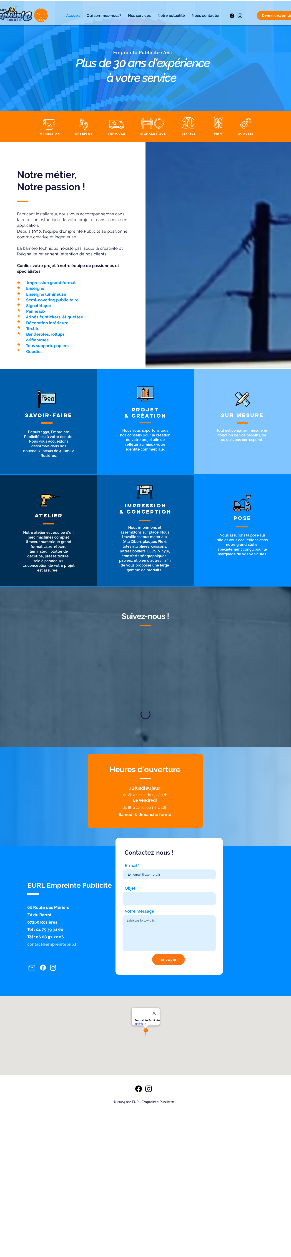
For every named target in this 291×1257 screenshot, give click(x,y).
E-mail (131, 926)
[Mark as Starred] (18, 283)
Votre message (139, 972)
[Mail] (31, 1028)
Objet (130, 949)
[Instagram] (240, 16)
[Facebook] (232, 16)
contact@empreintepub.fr (52, 1005)
